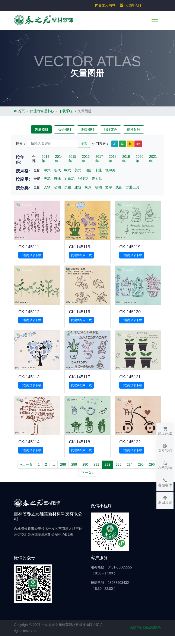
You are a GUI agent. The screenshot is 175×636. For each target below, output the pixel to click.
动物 (57, 187)
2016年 (86, 159)
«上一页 (26, 464)
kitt (138, 143)
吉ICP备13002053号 (145, 628)
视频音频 (133, 129)
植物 (98, 187)
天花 (47, 179)
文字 (108, 187)
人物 (47, 187)
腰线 (57, 179)
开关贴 (97, 179)
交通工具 (132, 187)
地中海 (110, 170)
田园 (88, 170)
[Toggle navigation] (154, 19)
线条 (118, 187)
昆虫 (67, 187)
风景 (88, 187)
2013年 (45, 159)
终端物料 (87, 129)
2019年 (126, 159)
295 (141, 464)
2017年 (99, 159)
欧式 (67, 170)
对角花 (69, 179)
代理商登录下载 (30, 255)
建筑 (77, 187)
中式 (47, 170)
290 (85, 464)
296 (152, 464)
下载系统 (66, 111)
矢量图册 (41, 129)
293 (118, 464)
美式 (77, 170)
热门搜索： (100, 143)
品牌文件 (110, 129)
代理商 (132, 5)
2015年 (72, 159)
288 (63, 464)
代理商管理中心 (42, 111)
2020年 (139, 159)
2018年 (113, 159)
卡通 (98, 170)
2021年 (153, 159)
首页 (21, 111)
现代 (57, 170)
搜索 (83, 143)
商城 (106, 5)
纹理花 (83, 179)
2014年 (59, 159)
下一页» (87, 472)
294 (130, 464)
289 (74, 464)
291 (96, 464)
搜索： (21, 143)
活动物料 (64, 129)
